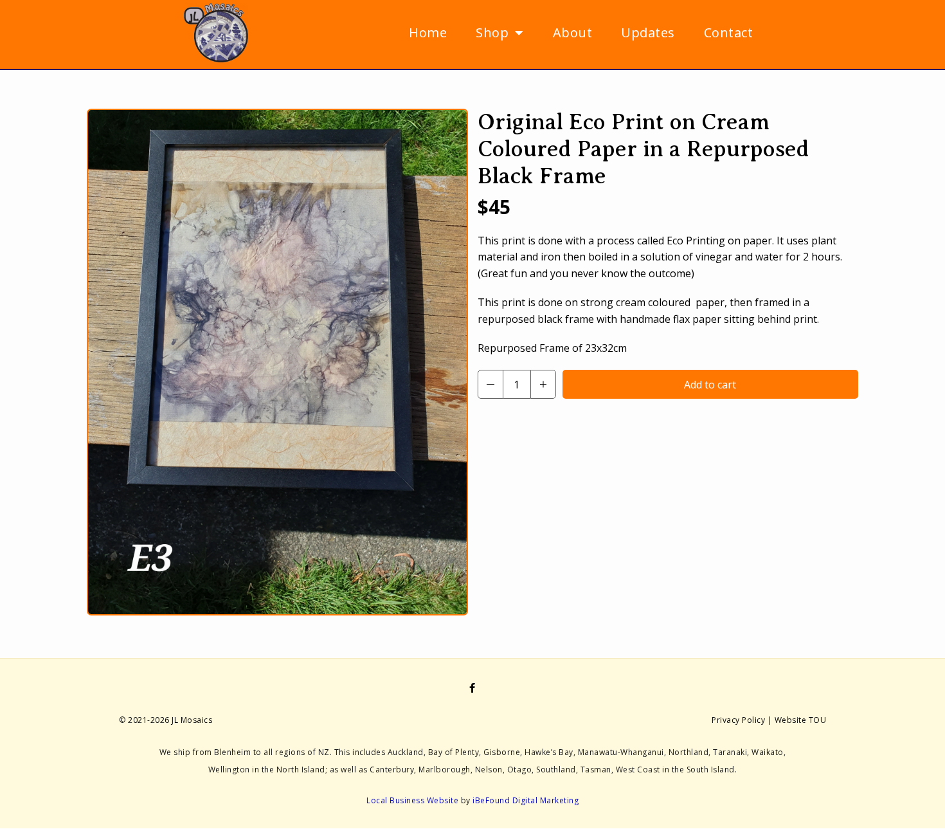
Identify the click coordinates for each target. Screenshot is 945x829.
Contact (728, 32)
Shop (492, 32)
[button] (490, 384)
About (573, 32)
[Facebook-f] (472, 687)
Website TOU (801, 720)
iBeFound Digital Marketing (526, 800)
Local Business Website (412, 800)
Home (428, 32)
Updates (648, 32)
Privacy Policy (738, 720)
